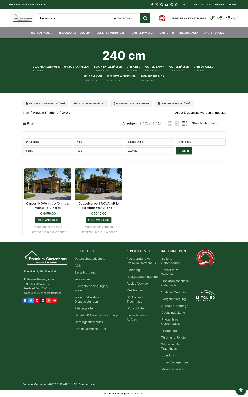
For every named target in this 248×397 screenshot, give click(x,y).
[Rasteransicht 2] (170, 123)
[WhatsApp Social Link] (176, 4)
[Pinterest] (37, 300)
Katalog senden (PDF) (90, 103)
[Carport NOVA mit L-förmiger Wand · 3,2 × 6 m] (48, 184)
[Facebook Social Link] (152, 4)
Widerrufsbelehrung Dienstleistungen (88, 299)
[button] (48, 220)
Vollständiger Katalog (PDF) (46, 103)
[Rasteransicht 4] (184, 123)
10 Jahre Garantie (173, 292)
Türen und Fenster (174, 337)
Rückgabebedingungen (143, 276)
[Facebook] (25, 300)
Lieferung (133, 270)
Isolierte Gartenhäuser (170, 261)
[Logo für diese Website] (21, 18)
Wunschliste (135, 308)
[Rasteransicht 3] (177, 123)
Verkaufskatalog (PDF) (175, 103)
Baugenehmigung (173, 299)
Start (25, 112)
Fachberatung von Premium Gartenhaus (141, 261)
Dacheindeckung (173, 312)
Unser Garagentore (174, 362)
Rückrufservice (137, 283)
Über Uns (168, 355)
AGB (77, 265)
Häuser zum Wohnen (169, 272)
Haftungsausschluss (88, 322)
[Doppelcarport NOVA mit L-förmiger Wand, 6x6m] (98, 184)
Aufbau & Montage (174, 306)
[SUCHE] (145, 18)
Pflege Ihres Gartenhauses (171, 321)
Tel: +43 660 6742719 (36, 283)
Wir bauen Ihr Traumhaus (136, 299)
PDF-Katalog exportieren (132, 103)
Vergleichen (135, 290)
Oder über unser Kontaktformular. (43, 292)
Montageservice (172, 369)
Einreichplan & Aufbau (137, 317)
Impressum (82, 279)
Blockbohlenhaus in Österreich (175, 283)
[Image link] (162, 18)
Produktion (169, 330)
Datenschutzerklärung (90, 258)
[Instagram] (43, 300)
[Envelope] (48, 300)
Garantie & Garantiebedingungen (97, 315)
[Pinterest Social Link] (171, 4)
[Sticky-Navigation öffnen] (10, 32)
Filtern (184, 150)
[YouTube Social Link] (166, 4)
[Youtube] (54, 300)
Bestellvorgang (85, 272)
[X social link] (156, 4)
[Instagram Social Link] (161, 4)
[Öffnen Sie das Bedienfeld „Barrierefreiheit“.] (240, 389)
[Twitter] (31, 300)
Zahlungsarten (84, 308)
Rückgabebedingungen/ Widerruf (91, 288)
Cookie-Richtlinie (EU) (90, 329)
